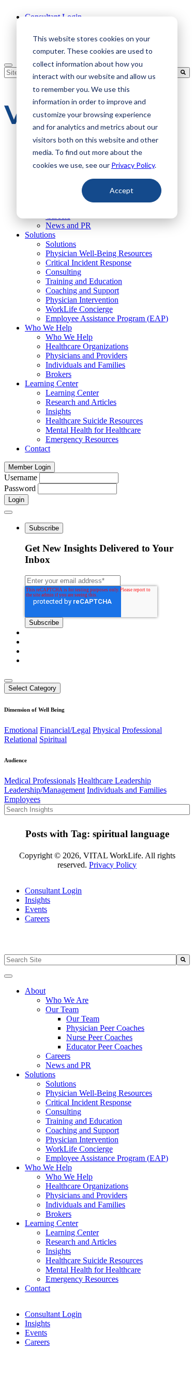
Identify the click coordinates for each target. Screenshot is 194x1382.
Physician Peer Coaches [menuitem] (105, 1028)
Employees (22, 799)
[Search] (183, 72)
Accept (121, 190)
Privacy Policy (133, 165)
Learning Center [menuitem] (51, 383)
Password (20, 488)
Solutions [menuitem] (40, 234)
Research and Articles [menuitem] (81, 402)
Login (16, 500)
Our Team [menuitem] (62, 1009)
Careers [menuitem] (37, 918)
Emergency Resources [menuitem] (82, 439)
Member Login (29, 467)
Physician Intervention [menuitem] (82, 299)
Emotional (21, 730)
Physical (106, 730)
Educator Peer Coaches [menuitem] (104, 1046)
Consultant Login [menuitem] (53, 890)
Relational (20, 739)
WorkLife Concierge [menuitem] (79, 309)
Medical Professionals (40, 780)
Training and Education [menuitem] (84, 281)
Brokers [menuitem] (58, 374)
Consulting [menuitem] (63, 272)
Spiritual (53, 739)
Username (20, 477)
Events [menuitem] (36, 909)
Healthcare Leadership (114, 780)
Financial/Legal (65, 730)
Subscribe (44, 528)
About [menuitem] (35, 990)
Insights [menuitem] (58, 411)
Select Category (32, 688)
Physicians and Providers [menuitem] (86, 355)
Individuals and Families (127, 790)
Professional (142, 730)
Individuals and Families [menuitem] (85, 364)
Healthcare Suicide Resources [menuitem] (94, 420)
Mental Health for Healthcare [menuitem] (93, 430)
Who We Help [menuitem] (48, 327)
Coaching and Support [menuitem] (82, 290)
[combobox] (90, 959)
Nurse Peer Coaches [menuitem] (99, 1037)
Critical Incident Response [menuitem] (88, 262)
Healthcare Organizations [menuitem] (87, 346)
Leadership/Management (44, 790)
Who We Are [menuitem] (67, 1000)
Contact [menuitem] (37, 448)
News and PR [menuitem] (68, 225)
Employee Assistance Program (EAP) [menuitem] (107, 318)
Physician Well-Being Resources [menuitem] (99, 253)
